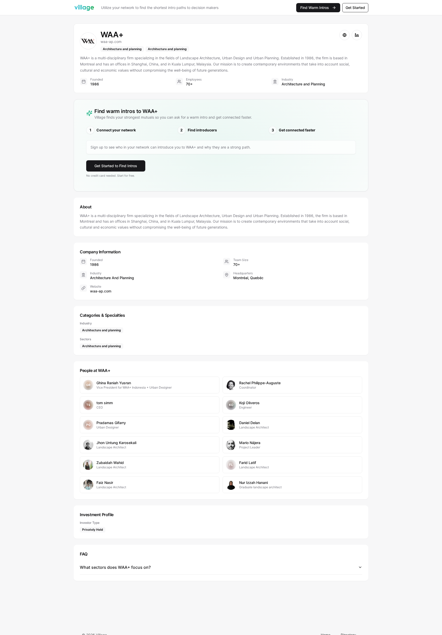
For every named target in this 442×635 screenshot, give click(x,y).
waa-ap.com (100, 291)
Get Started (355, 7)
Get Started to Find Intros (115, 166)
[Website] (344, 35)
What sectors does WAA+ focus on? (115, 567)
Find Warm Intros (314, 7)
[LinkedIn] (357, 35)
